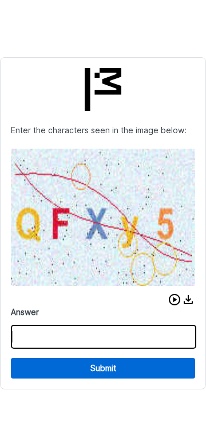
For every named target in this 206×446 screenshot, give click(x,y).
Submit (103, 368)
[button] (174, 299)
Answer (25, 312)
